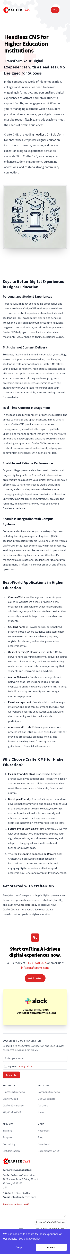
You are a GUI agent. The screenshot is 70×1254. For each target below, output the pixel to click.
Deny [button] (19, 1247)
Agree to (20, 1066)
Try (55, 10)
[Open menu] (64, 10)
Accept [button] (51, 1247)
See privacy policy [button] (29, 1238)
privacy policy (25, 1066)
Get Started (35, 978)
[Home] (16, 10)
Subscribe (11, 1075)
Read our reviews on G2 (16, 1204)
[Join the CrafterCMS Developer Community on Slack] (35, 1007)
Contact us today (27, 904)
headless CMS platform (49, 134)
